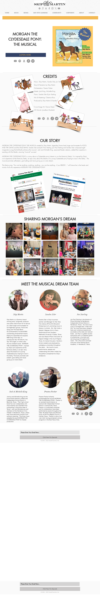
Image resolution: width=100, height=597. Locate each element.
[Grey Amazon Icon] (46, 8)
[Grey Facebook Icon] (49, 8)
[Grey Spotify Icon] (39, 8)
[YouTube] (15, 61)
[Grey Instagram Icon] (52, 8)
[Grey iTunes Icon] (42, 8)
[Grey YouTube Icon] (59, 8)
